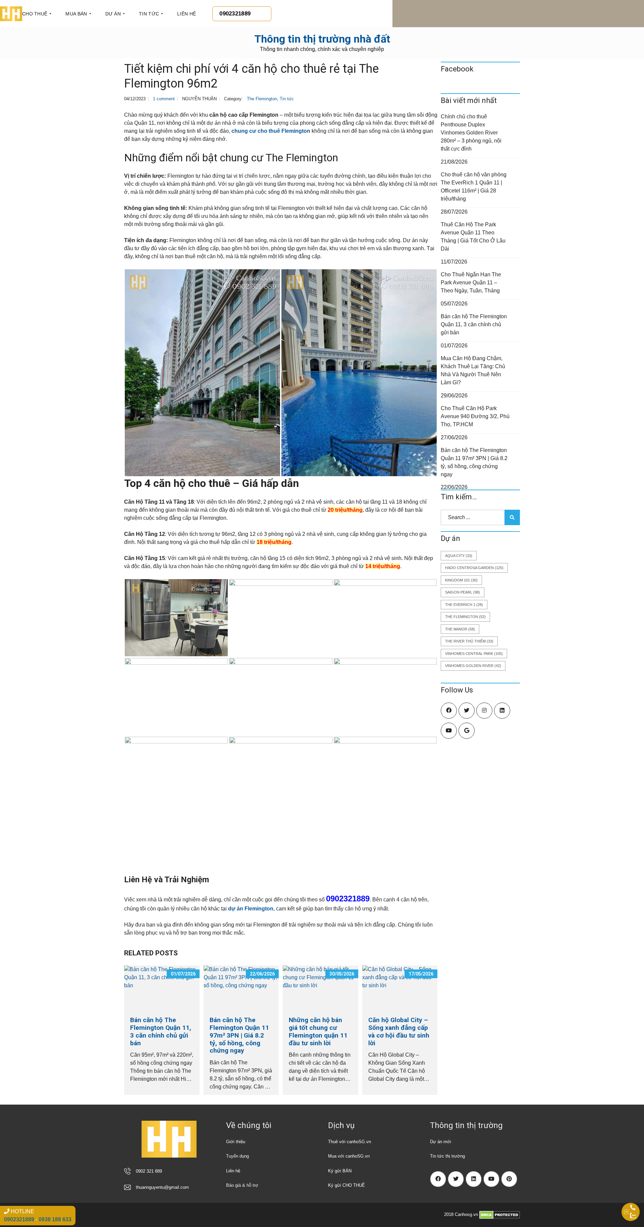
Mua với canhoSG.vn (349, 1156)
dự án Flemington (250, 908)
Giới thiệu (235, 1141)
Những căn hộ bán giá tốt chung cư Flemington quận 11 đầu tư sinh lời (318, 1031)
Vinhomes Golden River (473, 666)
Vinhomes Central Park (474, 654)
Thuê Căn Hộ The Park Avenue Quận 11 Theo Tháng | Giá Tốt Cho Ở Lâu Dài (473, 237)
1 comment (164, 98)
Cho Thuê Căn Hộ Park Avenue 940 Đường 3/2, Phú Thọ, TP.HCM (475, 416)
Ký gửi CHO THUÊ (346, 1185)
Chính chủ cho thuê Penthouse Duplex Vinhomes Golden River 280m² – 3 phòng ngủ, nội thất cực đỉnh (471, 133)
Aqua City (458, 556)
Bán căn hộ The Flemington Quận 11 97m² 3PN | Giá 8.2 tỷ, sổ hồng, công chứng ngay (239, 1035)
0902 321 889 (149, 1171)
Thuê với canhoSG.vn (349, 1141)
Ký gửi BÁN (340, 1170)
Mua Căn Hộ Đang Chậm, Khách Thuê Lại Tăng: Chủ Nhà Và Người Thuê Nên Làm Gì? (473, 370)
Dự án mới (440, 1141)
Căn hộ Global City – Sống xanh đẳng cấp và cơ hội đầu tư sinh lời (398, 1031)
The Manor (460, 629)
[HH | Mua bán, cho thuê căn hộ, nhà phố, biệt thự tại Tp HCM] (11, 13)
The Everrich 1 (464, 605)
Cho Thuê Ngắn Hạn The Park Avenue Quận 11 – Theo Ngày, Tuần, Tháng (471, 282)
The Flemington (262, 98)
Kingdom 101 (461, 580)
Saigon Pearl (462, 592)
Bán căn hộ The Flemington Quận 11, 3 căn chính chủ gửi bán (160, 1031)
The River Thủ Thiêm (469, 641)
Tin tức (287, 98)
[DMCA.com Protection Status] (499, 1214)
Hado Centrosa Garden (474, 568)
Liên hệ (233, 1170)
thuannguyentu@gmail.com (162, 1187)
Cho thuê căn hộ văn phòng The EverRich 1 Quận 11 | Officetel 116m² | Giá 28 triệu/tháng (473, 187)
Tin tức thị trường (447, 1156)
